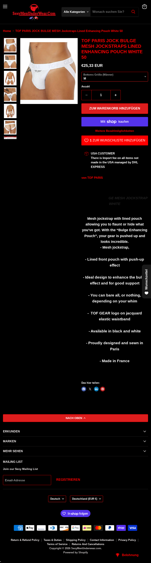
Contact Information (102, 540)
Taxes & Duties (53, 540)
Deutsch (55, 498)
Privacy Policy (127, 540)
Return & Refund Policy (25, 540)
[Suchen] (133, 11)
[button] (10, 45)
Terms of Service (57, 544)
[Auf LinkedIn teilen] (96, 389)
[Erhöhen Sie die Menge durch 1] (116, 95)
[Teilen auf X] (90, 389)
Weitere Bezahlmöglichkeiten (114, 130)
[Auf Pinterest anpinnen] (102, 389)
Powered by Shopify (75, 552)
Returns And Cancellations (88, 544)
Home (7, 31)
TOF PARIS (95, 177)
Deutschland (84, 498)
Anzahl (85, 86)
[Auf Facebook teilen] (83, 389)
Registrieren (68, 479)
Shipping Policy (76, 540)
